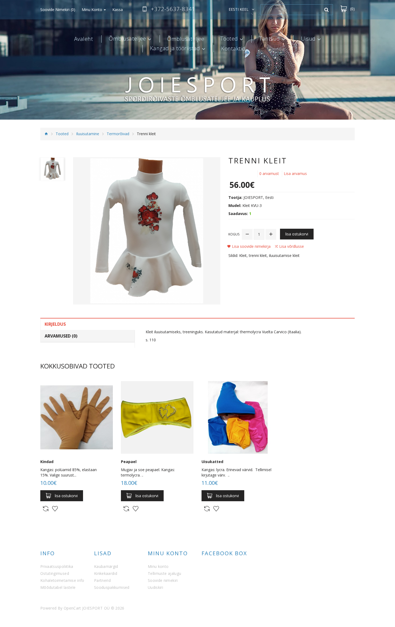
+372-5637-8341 (173, 9)
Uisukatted (212, 461)
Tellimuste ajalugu (164, 573)
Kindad (46, 461)
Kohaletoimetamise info (62, 580)
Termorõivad (118, 133)
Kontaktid (233, 48)
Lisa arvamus (295, 173)
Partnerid (102, 580)
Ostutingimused (54, 573)
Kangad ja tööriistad (175, 49)
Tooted (229, 39)
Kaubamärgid (106, 566)
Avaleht (83, 39)
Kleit (243, 255)
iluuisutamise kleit (284, 255)
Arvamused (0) (61, 336)
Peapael (129, 461)
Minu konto (158, 566)
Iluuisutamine (87, 133)
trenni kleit (258, 255)
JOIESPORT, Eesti (258, 197)
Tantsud (269, 39)
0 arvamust (269, 173)
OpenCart (72, 608)
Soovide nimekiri (163, 580)
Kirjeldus (55, 324)
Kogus (233, 234)
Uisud (308, 39)
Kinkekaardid (105, 573)
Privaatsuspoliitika (56, 566)
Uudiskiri (155, 587)
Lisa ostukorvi (296, 234)
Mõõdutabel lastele (58, 587)
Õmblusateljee (127, 39)
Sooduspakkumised (112, 587)
